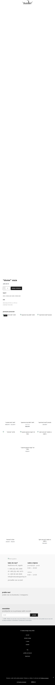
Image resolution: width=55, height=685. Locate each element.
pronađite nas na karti (15, 580)
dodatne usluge (27, 638)
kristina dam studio (10, 295)
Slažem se (33, 682)
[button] (3, 2)
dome (4, 295)
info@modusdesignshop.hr (17, 577)
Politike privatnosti (44, 678)
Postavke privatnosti (22, 682)
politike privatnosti (27, 653)
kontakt (27, 644)
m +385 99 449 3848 (15, 574)
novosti (27, 635)
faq (27, 649)
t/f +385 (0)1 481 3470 (15, 571)
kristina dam (18, 295)
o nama (27, 641)
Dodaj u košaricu (16, 288)
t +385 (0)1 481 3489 (15, 569)
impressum (27, 656)
